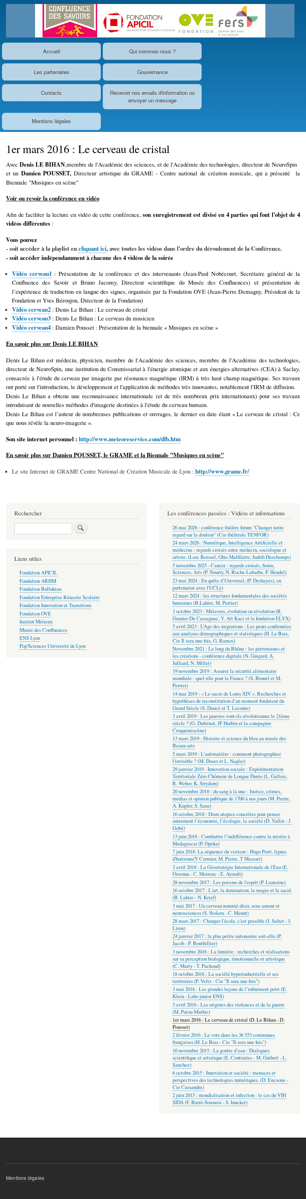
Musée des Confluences (43, 630)
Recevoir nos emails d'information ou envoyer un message (152, 96)
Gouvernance (152, 72)
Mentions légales (51, 121)
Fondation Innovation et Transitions (56, 605)
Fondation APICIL (38, 572)
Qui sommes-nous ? (152, 51)
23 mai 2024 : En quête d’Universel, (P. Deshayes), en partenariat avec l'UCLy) (227, 584)
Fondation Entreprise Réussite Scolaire (60, 597)
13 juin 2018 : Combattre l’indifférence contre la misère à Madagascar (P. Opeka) (231, 840)
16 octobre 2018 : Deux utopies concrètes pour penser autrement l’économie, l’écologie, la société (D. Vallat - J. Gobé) (232, 821)
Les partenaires (51, 72)
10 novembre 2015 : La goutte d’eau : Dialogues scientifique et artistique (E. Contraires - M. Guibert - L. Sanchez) (230, 1057)
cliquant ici (92, 248)
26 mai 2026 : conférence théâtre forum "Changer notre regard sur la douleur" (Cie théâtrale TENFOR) (228, 531)
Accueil (51, 51)
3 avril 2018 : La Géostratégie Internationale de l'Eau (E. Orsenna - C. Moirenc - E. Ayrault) (230, 871)
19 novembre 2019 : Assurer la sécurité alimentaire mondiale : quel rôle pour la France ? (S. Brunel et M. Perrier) (227, 678)
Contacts (51, 92)
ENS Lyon (30, 638)
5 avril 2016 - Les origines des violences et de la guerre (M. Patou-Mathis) (228, 1008)
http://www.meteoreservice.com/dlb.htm (129, 438)
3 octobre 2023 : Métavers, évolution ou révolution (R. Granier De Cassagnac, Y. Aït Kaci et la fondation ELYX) (231, 615)
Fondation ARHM (38, 581)
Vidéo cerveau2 (31, 309)
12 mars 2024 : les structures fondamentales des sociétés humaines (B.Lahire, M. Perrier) (230, 599)
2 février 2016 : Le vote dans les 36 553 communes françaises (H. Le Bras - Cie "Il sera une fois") (224, 1039)
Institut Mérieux (36, 621)
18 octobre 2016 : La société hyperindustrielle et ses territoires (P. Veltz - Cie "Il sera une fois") (226, 978)
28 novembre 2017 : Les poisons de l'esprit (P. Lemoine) (229, 882)
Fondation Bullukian (40, 589)
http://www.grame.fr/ (222, 471)
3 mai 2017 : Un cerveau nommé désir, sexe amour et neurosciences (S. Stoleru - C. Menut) (226, 909)
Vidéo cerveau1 (32, 273)
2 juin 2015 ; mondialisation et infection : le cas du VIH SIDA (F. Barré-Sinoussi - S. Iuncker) (229, 1099)
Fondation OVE (35, 613)
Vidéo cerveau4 (31, 327)
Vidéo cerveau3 (31, 318)
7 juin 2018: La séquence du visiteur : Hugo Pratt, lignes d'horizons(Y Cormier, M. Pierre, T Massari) (229, 855)
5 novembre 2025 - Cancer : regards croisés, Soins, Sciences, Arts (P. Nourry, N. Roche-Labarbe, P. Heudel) (229, 569)
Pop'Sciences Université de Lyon (53, 646)
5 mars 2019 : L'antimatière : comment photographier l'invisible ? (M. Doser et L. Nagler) (227, 758)
